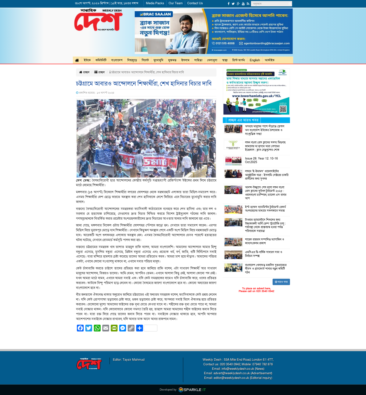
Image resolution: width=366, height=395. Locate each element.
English (255, 60)
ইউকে (87, 60)
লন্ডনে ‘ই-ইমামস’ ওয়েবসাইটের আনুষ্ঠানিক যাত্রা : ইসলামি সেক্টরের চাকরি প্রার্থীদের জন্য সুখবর (266, 175)
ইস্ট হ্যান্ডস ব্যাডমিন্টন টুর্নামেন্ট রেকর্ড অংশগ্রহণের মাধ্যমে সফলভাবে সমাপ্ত (265, 209)
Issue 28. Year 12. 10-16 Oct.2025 (261, 160)
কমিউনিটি (101, 60)
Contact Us (195, 3)
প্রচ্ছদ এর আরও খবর (243, 120)
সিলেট (145, 60)
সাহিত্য (198, 60)
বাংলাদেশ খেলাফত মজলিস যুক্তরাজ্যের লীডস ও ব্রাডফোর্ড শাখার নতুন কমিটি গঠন (266, 268)
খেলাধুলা (212, 60)
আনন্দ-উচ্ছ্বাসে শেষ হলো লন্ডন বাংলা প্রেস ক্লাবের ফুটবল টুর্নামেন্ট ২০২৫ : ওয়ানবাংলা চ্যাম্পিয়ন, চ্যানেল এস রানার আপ (265, 193)
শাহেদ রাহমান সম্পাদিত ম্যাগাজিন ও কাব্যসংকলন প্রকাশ (264, 241)
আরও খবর (282, 282)
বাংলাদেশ (116, 60)
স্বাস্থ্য (224, 60)
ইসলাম (185, 60)
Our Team (176, 3)
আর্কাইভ (269, 60)
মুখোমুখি (158, 60)
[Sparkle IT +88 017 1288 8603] (192, 389)
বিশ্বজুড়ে (132, 60)
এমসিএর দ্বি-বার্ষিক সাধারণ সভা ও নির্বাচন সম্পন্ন (263, 254)
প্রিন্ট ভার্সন (238, 60)
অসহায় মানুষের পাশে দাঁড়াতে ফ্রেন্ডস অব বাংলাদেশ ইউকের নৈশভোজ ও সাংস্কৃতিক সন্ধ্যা (264, 130)
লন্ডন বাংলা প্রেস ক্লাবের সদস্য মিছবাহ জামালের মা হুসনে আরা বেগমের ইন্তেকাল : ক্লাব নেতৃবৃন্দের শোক (265, 146)
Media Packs (155, 3)
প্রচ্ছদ (86, 72)
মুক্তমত (172, 60)
